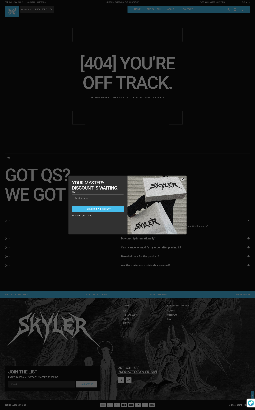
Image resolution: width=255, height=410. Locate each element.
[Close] (182, 179)
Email (75, 192)
